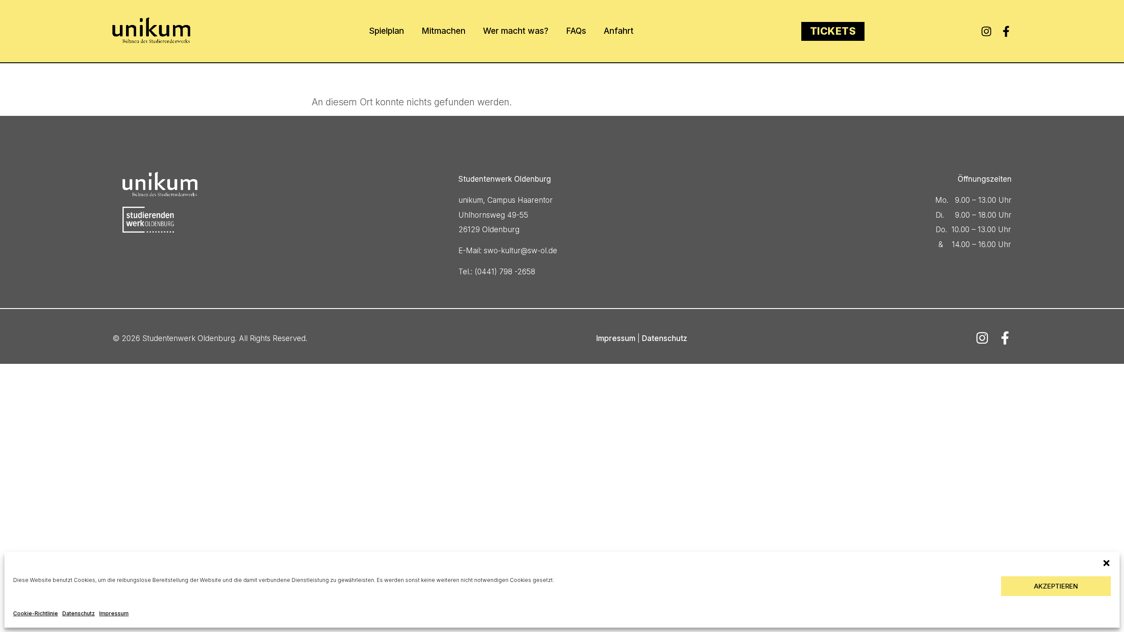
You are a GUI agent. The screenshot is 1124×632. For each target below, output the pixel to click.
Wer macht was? (515, 31)
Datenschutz (78, 613)
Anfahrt (619, 31)
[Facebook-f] (1006, 31)
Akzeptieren (1056, 586)
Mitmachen (443, 31)
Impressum (114, 613)
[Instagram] (986, 31)
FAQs (576, 31)
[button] (1106, 563)
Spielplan (386, 31)
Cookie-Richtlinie (35, 613)
